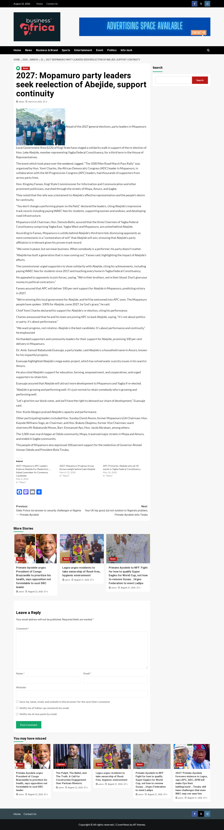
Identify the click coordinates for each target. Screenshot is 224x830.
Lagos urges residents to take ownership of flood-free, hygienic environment (81, 571)
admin (21, 101)
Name (20, 673)
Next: (116, 510)
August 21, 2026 (81, 580)
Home (39, 3)
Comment (22, 628)
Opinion (61, 764)
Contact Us (52, 3)
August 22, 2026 (35, 592)
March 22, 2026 (35, 101)
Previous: (48, 510)
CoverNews (122, 824)
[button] (208, 50)
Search (158, 67)
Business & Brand (47, 50)
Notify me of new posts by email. (38, 714)
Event (99, 50)
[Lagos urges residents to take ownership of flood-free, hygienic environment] (82, 548)
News (28, 50)
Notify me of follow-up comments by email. (44, 707)
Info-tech (126, 50)
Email (87, 673)
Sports (66, 50)
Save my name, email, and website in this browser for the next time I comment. (65, 701)
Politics (112, 50)
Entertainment (83, 50)
